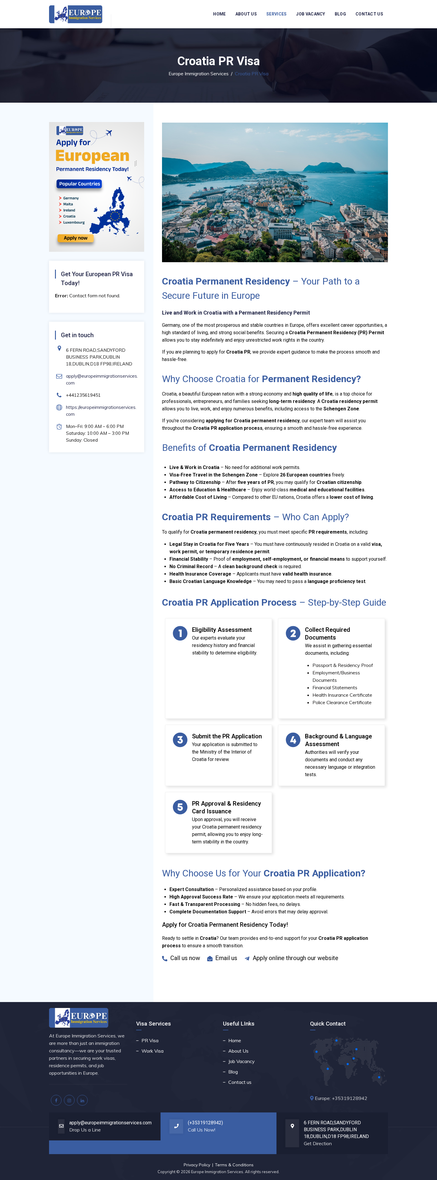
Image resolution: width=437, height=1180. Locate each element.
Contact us (369, 14)
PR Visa (150, 1040)
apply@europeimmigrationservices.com (110, 1123)
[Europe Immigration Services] (76, 14)
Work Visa (153, 1051)
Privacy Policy (197, 1165)
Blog (340, 14)
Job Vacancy (310, 14)
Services (276, 14)
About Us (246, 14)
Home (219, 14)
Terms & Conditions (234, 1165)
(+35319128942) (205, 1123)
